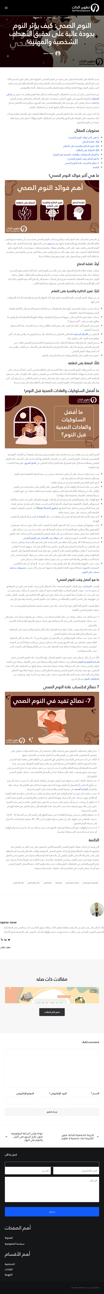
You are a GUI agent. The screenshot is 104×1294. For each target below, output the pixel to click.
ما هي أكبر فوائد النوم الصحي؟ (83, 137)
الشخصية (10, 1264)
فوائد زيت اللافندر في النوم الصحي (40, 538)
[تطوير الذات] (85, 8)
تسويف (50, 243)
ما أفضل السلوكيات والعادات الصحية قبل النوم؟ (76, 154)
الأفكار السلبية (81, 334)
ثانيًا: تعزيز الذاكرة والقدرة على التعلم (81, 146)
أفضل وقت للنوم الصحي (90, 882)
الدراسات (87, 586)
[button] (6, 8)
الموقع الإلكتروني (25, 1093)
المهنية (9, 1274)
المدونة (9, 1238)
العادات (66, 17)
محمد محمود (48, 53)
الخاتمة (96, 167)
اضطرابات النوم (91, 679)
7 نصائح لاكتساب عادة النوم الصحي (82, 163)
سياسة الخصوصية (15, 1244)
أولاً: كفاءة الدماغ (91, 141)
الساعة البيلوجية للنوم (88, 662)
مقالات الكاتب (5, 947)
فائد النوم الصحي (18, 882)
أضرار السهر (30, 463)
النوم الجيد (58, 882)
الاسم (95, 1093)
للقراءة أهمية (81, 789)
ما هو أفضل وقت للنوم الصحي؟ (83, 158)
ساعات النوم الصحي (33, 882)
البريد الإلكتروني (57, 1093)
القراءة (42, 516)
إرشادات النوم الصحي (72, 882)
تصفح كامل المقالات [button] (52, 1012)
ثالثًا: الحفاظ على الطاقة (87, 150)
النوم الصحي (47, 882)
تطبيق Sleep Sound (47, 508)
